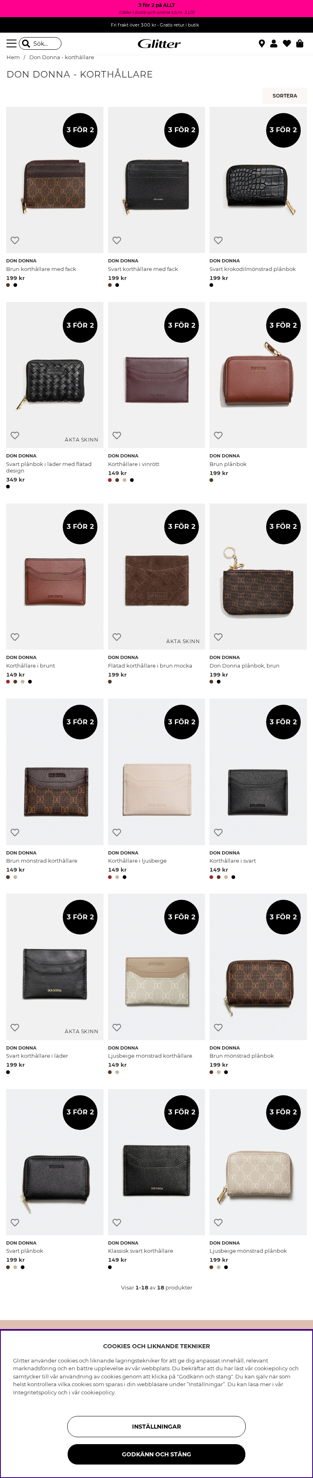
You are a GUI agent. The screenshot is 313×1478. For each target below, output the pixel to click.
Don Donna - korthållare (61, 57)
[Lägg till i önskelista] (15, 240)
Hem (13, 57)
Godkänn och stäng (156, 1454)
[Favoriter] (289, 44)
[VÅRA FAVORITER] (286, 96)
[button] (276, 44)
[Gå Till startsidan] (156, 43)
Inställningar (156, 1426)
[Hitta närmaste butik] (263, 44)
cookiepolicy (98, 1392)
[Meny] (13, 43)
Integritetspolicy (35, 1392)
